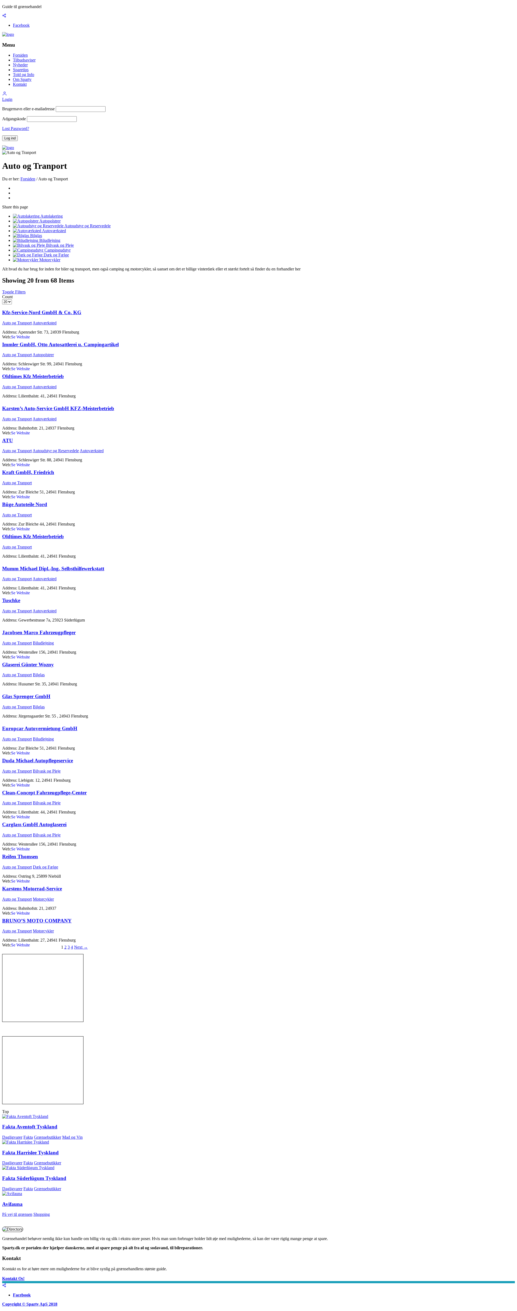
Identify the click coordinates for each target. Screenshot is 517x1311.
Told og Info (23, 74)
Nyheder (20, 65)
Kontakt (20, 84)
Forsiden (20, 55)
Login (7, 99)
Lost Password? (15, 128)
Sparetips (21, 69)
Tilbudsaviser (24, 60)
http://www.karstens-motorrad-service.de (45, 913)
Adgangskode (14, 118)
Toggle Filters (14, 292)
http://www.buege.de (29, 529)
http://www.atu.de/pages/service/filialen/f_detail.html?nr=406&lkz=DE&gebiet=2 (80, 464)
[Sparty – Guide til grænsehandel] (8, 34)
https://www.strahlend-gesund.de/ (39, 593)
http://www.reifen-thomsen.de (36, 881)
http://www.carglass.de (30, 849)
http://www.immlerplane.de (34, 368)
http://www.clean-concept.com (37, 817)
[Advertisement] (42, 988)
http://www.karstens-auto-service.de (41, 433)
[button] (4, 94)
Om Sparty (22, 79)
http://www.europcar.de (31, 753)
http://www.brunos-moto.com (36, 945)
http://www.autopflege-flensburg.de (41, 785)
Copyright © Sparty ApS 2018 (29, 1304)
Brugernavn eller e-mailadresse (28, 109)
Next (81, 947)
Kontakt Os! (13, 1278)
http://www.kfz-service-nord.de (37, 337)
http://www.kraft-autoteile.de (35, 497)
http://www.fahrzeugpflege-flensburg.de (45, 657)
